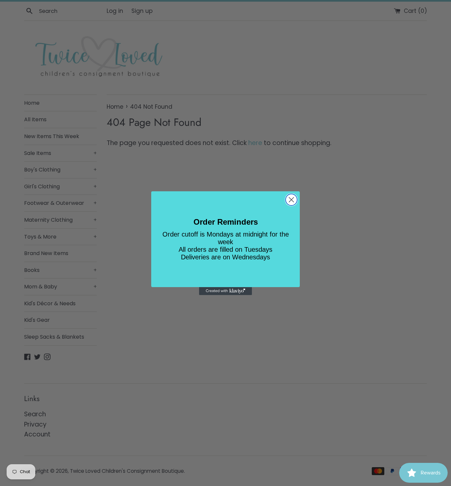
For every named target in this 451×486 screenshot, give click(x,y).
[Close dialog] (291, 200)
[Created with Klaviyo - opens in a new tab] (225, 291)
